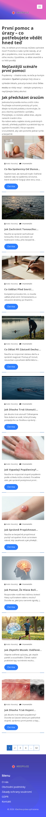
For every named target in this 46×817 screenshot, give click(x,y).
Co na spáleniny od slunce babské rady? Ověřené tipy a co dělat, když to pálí (22, 169)
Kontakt (6, 801)
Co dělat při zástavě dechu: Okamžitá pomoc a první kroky (21, 349)
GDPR (5, 796)
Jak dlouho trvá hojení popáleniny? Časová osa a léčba (20, 710)
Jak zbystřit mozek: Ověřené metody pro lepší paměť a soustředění (22, 650)
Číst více (11, 186)
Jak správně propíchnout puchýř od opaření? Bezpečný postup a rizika (23, 529)
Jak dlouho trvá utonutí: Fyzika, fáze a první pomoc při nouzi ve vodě (21, 409)
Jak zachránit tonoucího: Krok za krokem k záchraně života (21, 229)
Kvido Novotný (12, 163)
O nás (5, 782)
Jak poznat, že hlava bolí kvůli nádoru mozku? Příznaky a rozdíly (20, 590)
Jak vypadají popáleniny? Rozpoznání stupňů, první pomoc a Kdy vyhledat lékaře (23, 469)
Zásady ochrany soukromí (17, 791)
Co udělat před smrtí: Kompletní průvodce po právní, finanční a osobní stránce (20, 289)
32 (36, 747)
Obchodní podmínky (13, 787)
